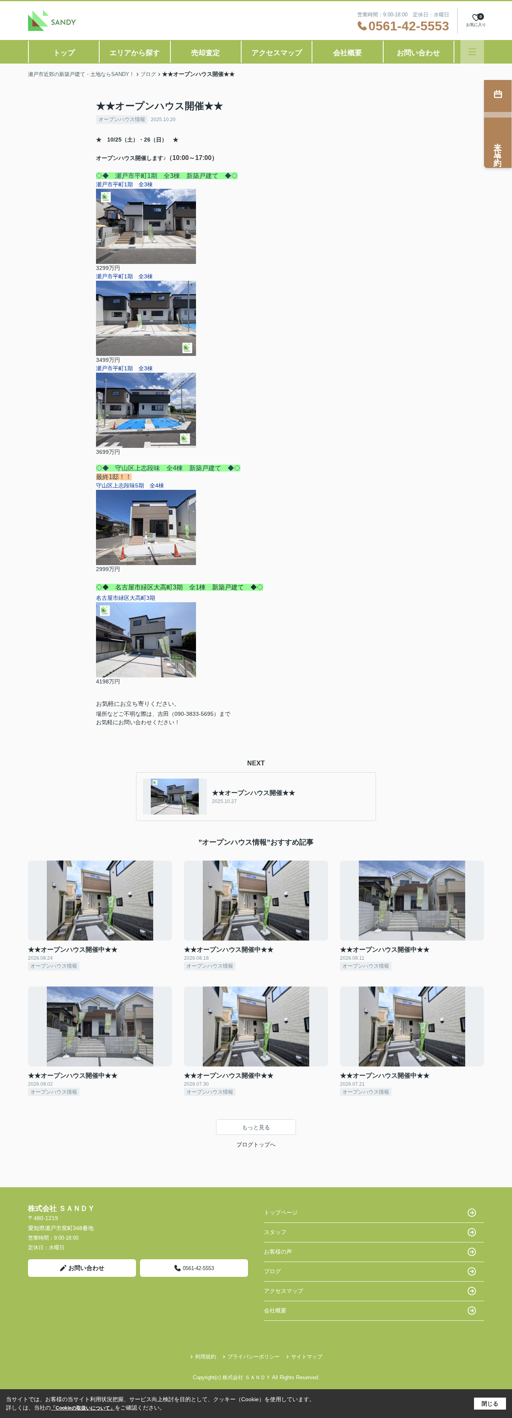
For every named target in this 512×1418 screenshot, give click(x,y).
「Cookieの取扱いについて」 (83, 1408)
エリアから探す (135, 53)
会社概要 (347, 53)
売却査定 (205, 53)
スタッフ (275, 1232)
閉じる (490, 1403)
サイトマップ (306, 1357)
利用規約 (205, 1357)
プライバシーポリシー (254, 1357)
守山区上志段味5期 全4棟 (130, 485)
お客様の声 (278, 1251)
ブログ (272, 1271)
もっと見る (256, 1127)
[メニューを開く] (472, 52)
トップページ (281, 1212)
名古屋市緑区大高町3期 (125, 598)
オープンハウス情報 (121, 119)
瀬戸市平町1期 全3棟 (124, 184)
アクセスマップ (277, 53)
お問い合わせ (418, 53)
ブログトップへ (256, 1144)
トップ (64, 53)
